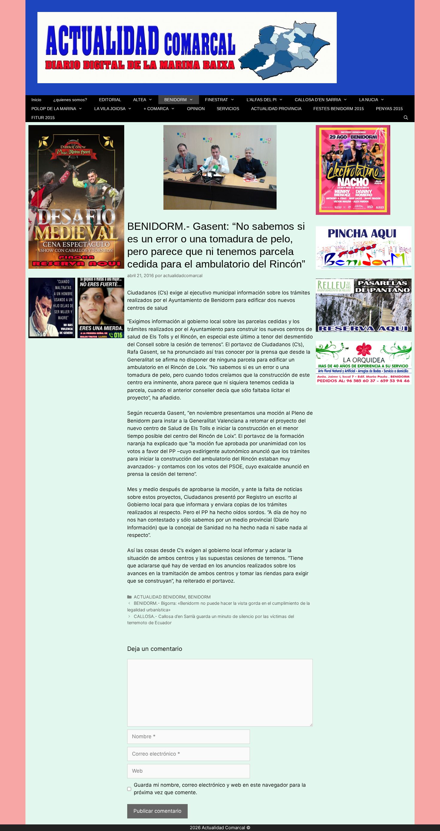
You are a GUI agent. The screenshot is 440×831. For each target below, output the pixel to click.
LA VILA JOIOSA (109, 108)
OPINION (196, 108)
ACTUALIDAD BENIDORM (160, 596)
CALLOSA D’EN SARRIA (318, 99)
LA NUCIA (368, 99)
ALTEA (139, 99)
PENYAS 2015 (389, 108)
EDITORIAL (110, 99)
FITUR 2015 (43, 117)
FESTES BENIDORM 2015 (338, 108)
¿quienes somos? (70, 99)
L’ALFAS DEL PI (262, 99)
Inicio (36, 99)
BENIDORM (175, 99)
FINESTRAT (216, 99)
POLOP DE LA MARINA (53, 108)
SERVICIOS (228, 108)
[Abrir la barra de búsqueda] (406, 117)
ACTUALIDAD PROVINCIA (276, 108)
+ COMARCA (156, 108)
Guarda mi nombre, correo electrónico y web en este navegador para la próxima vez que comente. (220, 789)
